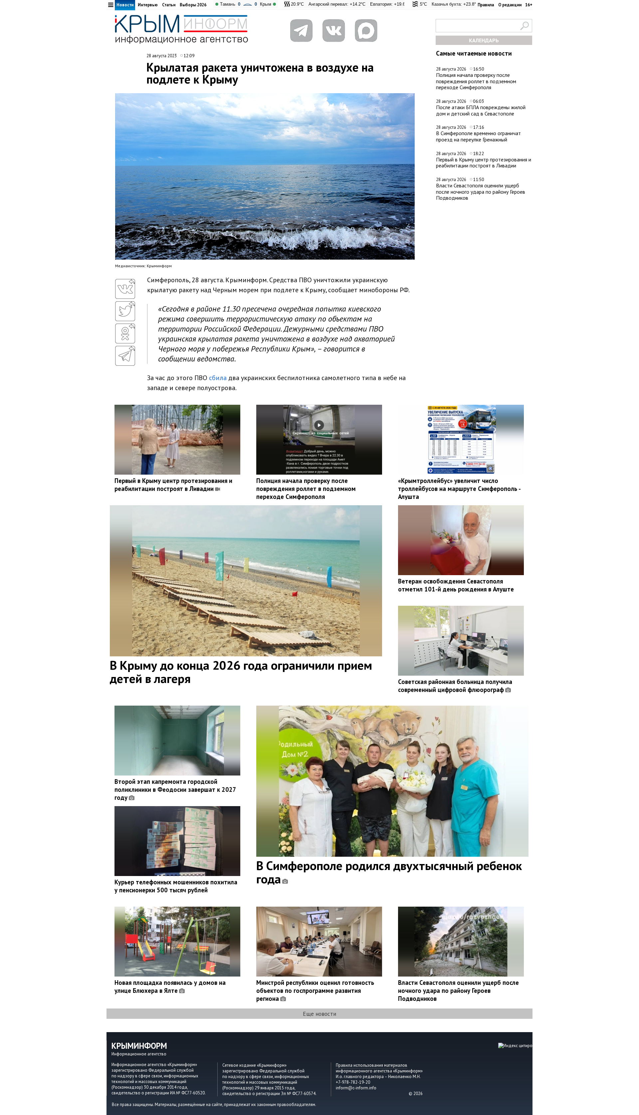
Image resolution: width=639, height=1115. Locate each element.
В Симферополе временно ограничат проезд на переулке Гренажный (478, 136)
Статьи (168, 5)
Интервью (148, 5)
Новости (124, 5)
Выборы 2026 (193, 5)
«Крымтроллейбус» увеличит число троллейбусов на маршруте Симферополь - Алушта (459, 489)
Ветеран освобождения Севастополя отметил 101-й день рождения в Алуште (456, 585)
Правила (486, 5)
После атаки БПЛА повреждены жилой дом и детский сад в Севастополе (481, 110)
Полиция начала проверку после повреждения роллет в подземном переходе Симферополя (476, 81)
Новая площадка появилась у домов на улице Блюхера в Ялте (170, 987)
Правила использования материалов (371, 1065)
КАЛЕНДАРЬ (484, 40)
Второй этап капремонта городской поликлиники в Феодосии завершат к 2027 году (175, 789)
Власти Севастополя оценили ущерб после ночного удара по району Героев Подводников (480, 191)
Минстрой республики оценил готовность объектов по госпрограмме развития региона (315, 991)
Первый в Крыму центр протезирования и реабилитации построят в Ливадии (483, 162)
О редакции (510, 5)
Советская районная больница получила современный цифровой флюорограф (455, 686)
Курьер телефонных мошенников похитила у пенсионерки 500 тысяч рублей (175, 886)
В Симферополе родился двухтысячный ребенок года (389, 872)
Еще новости (319, 1013)
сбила (218, 377)
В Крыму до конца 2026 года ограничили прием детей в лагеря (241, 671)
